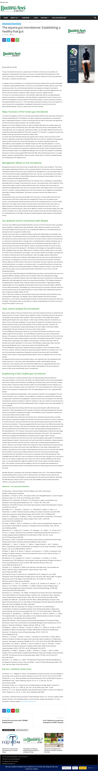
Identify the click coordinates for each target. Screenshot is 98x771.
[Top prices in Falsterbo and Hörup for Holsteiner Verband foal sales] (53, 740)
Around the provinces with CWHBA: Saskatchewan (15, 721)
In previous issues (16, 24)
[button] (95, 18)
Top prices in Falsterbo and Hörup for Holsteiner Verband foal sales (53, 750)
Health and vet (10, 22)
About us (14, 18)
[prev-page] (60, 730)
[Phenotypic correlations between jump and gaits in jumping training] (32, 740)
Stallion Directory (59, 18)
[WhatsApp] (17, 40)
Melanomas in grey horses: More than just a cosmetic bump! (10, 750)
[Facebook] (4, 40)
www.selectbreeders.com (28, 701)
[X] (8, 40)
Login (36, 18)
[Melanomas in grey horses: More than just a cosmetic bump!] (11, 740)
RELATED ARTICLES (8, 730)
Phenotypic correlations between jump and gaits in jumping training (31, 750)
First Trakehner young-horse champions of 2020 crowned (53, 721)
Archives (44, 18)
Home (6, 18)
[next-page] (62, 730)
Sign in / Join (4, 2)
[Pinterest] (13, 40)
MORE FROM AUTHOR (21, 730)
